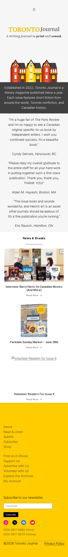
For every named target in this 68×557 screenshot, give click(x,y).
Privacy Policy (54, 543)
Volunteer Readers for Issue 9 (34, 394)
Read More (32, 295)
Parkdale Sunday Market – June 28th (34, 342)
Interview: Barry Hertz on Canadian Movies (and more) (34, 288)
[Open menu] (34, 9)
